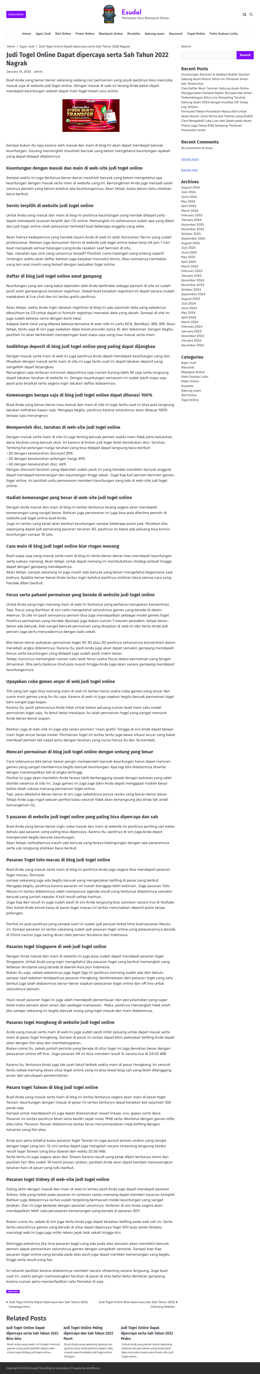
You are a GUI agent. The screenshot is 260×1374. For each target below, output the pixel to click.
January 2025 (191, 275)
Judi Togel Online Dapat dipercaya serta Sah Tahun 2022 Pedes (147, 1333)
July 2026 (188, 192)
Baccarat (176, 33)
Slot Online (63, 33)
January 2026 (191, 220)
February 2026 (192, 215)
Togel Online (196, 33)
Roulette (133, 33)
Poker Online (85, 33)
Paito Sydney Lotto (224, 33)
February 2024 (192, 326)
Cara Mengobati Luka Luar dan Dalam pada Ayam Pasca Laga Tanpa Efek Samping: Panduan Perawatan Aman (216, 125)
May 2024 (188, 312)
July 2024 (188, 303)
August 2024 (190, 299)
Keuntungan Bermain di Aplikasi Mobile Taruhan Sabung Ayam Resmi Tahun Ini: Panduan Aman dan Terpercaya (215, 79)
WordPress (92, 1368)
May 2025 (188, 257)
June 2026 (189, 197)
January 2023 (191, 340)
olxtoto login (190, 159)
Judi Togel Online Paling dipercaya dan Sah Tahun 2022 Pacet (88, 1333)
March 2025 (190, 266)
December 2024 (192, 280)
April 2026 (188, 206)
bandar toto (189, 170)
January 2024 (191, 331)
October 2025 (191, 234)
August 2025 (190, 243)
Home (26, 33)
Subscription (16, 14)
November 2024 (192, 285)
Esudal (131, 12)
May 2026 (188, 201)
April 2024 (188, 317)
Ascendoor (62, 1368)
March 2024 (190, 322)
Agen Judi (43, 33)
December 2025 (192, 224)
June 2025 (189, 252)
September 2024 (193, 294)
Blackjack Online (111, 33)
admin (38, 71)
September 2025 (193, 238)
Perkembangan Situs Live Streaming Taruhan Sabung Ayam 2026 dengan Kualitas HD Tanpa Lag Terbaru (214, 102)
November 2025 (192, 229)
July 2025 (188, 247)
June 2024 (189, 308)
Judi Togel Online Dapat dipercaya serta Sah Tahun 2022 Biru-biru (32, 1333)
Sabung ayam (155, 33)
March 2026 (190, 210)
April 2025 (188, 261)
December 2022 (192, 345)
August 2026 (190, 187)
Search (186, 46)
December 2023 (192, 336)
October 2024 (191, 289)
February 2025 (192, 271)
